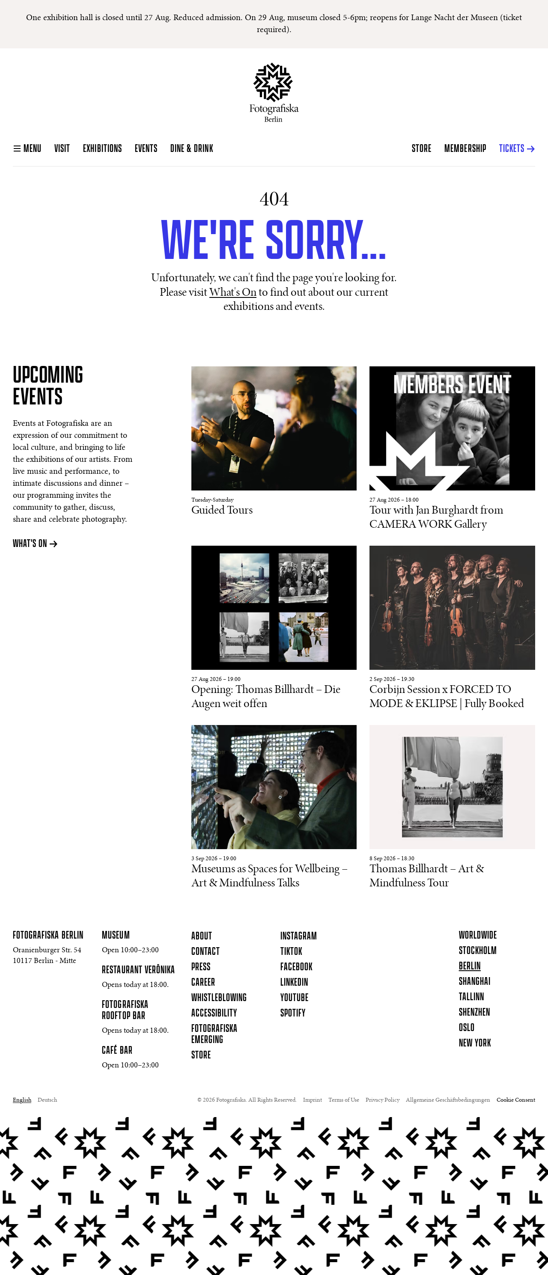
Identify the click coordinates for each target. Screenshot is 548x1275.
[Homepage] (274, 92)
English (22, 1100)
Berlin (470, 966)
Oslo (467, 1028)
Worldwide (478, 935)
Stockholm (478, 951)
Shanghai (475, 981)
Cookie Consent (516, 1100)
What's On (232, 293)
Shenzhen (474, 1012)
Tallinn (471, 997)
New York (475, 1043)
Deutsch (47, 1100)
